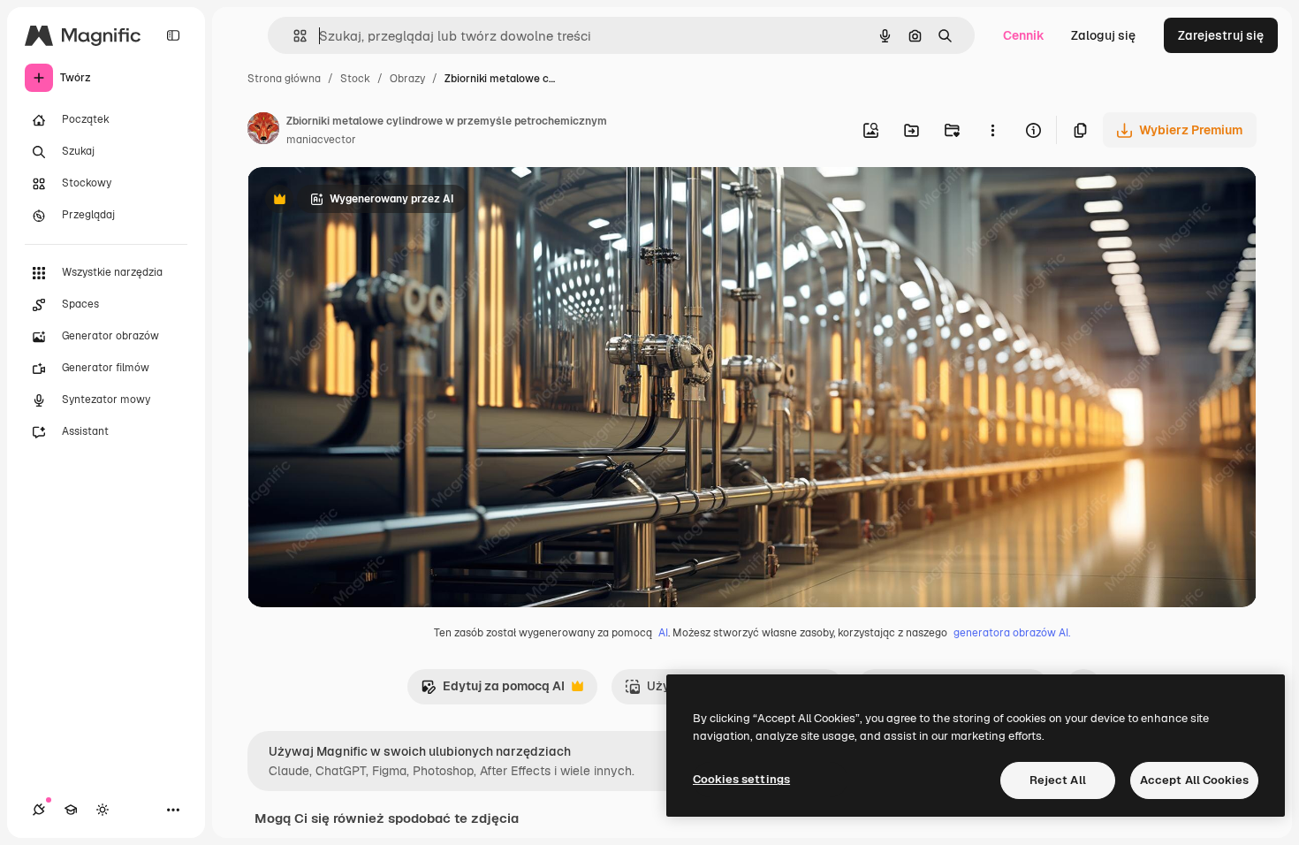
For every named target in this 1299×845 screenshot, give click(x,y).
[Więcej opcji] (992, 130)
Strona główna (284, 79)
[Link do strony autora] (263, 130)
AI (663, 633)
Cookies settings (741, 779)
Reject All (1057, 780)
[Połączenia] (39, 810)
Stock (355, 79)
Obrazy (407, 79)
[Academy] (71, 810)
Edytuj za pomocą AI (493, 691)
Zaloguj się (1103, 35)
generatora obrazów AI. (1011, 633)
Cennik (1024, 35)
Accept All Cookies (1194, 780)
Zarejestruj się (1221, 35)
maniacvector (321, 140)
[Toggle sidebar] (173, 35)
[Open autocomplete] (293, 35)
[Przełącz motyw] (102, 810)
